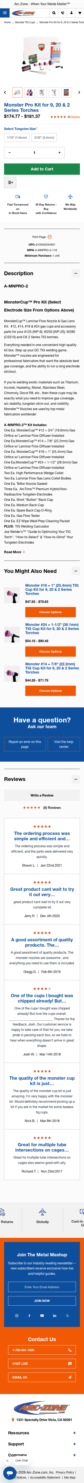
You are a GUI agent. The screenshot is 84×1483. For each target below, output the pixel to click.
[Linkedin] (54, 1315)
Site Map (69, 1477)
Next (79, 92)
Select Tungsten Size (21, 128)
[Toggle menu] (5, 12)
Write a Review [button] (42, 795)
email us (19, 1377)
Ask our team (42, 726)
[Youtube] (42, 1315)
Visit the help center (63, 744)
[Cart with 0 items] (80, 12)
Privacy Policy (65, 1472)
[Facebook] (29, 1315)
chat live (20, 1364)
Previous (5, 92)
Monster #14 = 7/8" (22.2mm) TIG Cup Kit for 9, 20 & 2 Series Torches (52, 668)
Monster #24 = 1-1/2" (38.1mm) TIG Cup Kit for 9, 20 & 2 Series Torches (52, 629)
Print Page (39, 237)
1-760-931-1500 (23, 1350)
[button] (42, 1213)
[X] (67, 1315)
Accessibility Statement (45, 1477)
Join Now (42, 1301)
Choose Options (50, 612)
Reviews (75, 116)
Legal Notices (18, 1477)
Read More (12, 552)
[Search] (54, 12)
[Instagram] (16, 1315)
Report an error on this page (25, 744)
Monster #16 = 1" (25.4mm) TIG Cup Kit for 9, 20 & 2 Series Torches (52, 589)
